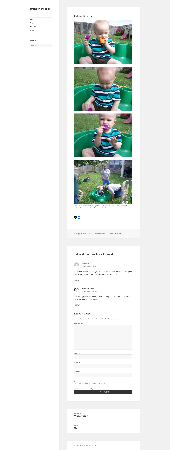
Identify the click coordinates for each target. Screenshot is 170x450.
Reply (77, 280)
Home (32, 19)
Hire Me (33, 27)
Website (77, 372)
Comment (78, 324)
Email (77, 363)
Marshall (119, 234)
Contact (32, 30)
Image (78, 234)
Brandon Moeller (40, 8)
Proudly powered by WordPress (85, 445)
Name (77, 353)
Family (111, 234)
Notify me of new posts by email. (86, 389)
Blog (31, 23)
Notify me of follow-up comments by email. (89, 383)
